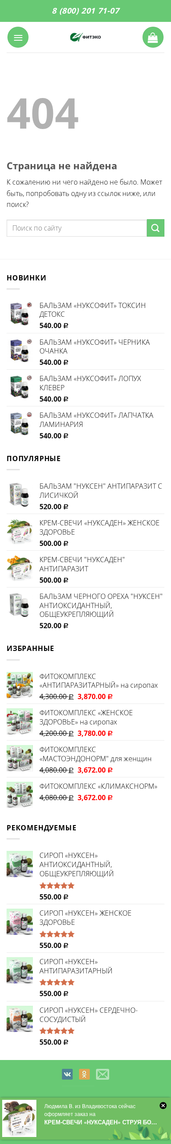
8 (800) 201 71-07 (85, 10)
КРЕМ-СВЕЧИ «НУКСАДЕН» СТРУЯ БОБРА (102, 1122)
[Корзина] (153, 37)
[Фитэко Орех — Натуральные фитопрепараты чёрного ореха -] (85, 37)
